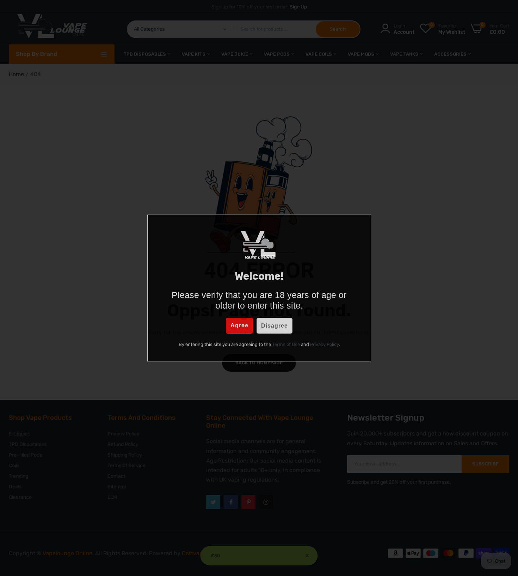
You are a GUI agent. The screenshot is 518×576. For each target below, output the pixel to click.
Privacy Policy (324, 344)
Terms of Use (286, 344)
